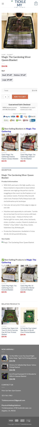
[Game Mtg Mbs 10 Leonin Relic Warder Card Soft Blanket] (28, 273)
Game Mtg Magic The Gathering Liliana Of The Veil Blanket (27, 157)
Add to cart (20, 97)
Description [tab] (6, 170)
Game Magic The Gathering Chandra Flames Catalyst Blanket (10, 157)
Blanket (10, 54)
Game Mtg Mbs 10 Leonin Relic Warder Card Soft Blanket (27, 288)
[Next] (38, 150)
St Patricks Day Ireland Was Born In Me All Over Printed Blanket (28, 330)
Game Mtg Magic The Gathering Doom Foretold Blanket (9, 288)
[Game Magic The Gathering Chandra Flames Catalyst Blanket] (10, 142)
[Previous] (1, 150)
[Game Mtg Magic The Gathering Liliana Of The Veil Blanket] (28, 142)
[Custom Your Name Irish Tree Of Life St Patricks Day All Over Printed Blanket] (10, 316)
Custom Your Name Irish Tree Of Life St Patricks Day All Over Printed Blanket (10, 331)
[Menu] (3, 3)
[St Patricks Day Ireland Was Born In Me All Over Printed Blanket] (28, 316)
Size (3, 71)
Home (4, 54)
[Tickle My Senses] (19, 3)
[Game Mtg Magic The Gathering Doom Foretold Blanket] (10, 273)
